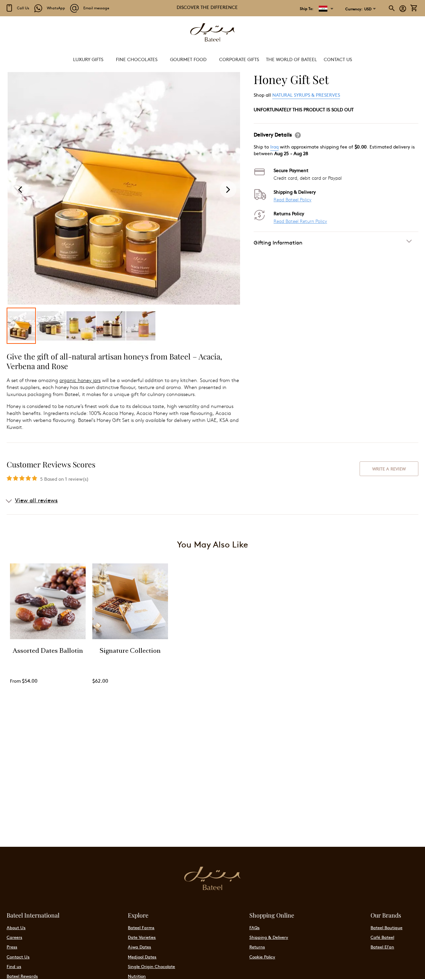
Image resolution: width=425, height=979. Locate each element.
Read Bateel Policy (292, 199)
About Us (16, 927)
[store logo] (212, 33)
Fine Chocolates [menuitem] (136, 59)
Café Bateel (382, 937)
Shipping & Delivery (268, 937)
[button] (358, 9)
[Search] (392, 8)
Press (12, 947)
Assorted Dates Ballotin (48, 651)
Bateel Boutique (386, 927)
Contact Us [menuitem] (338, 59)
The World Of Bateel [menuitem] (291, 59)
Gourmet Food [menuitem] (188, 59)
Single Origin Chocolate (151, 966)
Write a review (389, 469)
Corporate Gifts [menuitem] (239, 59)
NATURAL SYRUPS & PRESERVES (306, 94)
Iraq (274, 146)
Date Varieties (142, 937)
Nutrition (137, 976)
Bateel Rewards (22, 976)
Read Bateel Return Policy (300, 221)
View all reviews (36, 500)
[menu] (212, 59)
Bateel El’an (382, 947)
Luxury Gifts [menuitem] (88, 59)
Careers (14, 937)
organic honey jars (80, 380)
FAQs (254, 927)
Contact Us (18, 957)
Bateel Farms (141, 927)
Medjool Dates (142, 957)
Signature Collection (130, 651)
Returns (257, 947)
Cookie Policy (262, 957)
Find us (14, 966)
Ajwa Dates (139, 947)
